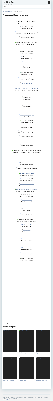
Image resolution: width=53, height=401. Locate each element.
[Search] (48, 6)
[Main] (10, 2)
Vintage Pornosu (23, 380)
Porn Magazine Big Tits (41, 380)
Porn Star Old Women (15, 323)
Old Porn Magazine (23, 353)
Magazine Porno (39, 353)
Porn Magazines (6, 353)
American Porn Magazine (8, 380)
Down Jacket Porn (24, 323)
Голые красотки (6, 399)
